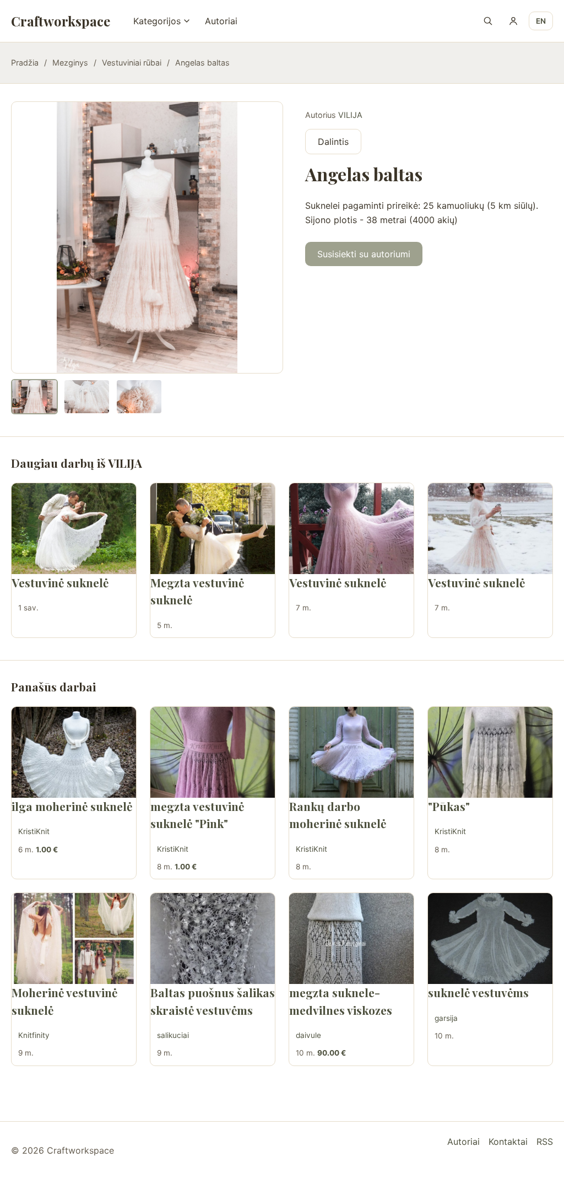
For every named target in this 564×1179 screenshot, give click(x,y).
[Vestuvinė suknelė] (74, 528)
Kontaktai (508, 1141)
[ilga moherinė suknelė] (74, 752)
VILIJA (350, 115)
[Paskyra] (513, 21)
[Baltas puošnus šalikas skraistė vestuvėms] (212, 938)
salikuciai (173, 1035)
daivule (308, 1035)
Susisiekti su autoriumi (363, 253)
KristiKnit (34, 831)
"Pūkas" (449, 806)
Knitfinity (34, 1035)
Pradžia (25, 62)
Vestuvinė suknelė (60, 582)
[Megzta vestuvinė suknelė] (212, 528)
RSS (544, 1141)
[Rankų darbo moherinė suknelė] (351, 752)
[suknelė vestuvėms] (490, 938)
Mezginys (70, 62)
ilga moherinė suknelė (72, 806)
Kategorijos (157, 20)
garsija (446, 1018)
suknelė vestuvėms (478, 992)
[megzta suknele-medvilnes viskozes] (351, 938)
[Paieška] (488, 21)
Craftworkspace (60, 21)
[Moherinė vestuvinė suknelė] (74, 938)
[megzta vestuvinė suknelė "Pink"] (212, 752)
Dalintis (333, 141)
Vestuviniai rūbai (131, 62)
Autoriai (221, 20)
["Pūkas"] (490, 752)
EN (541, 21)
